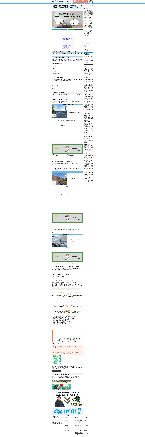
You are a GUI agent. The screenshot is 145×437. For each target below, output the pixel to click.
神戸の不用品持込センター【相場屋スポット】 (88, 43)
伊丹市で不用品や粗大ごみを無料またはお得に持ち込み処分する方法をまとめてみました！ (88, 74)
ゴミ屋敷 (66, 420)
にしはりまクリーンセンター (67, 45)
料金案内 (63, 3)
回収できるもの (86, 46)
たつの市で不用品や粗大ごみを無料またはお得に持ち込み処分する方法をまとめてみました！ (88, 118)
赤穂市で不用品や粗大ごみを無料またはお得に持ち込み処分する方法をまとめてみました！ (88, 99)
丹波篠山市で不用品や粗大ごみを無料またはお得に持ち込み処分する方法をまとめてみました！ (88, 124)
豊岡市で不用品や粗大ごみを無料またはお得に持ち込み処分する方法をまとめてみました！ (88, 107)
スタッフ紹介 (86, 428)
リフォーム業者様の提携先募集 (79, 417)
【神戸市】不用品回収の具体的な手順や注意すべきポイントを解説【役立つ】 (88, 66)
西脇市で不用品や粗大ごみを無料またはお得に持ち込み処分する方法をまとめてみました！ (88, 158)
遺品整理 (66, 418)
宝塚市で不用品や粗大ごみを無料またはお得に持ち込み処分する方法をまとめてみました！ (88, 71)
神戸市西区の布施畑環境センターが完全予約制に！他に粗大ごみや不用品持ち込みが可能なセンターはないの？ (88, 172)
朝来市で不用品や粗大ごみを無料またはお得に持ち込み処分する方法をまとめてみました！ (88, 121)
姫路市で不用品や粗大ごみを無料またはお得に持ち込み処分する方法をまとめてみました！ (88, 161)
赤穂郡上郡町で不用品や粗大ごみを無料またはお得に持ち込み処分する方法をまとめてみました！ (88, 91)
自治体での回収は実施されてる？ (65, 39)
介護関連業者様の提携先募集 (78, 432)
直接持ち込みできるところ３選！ (66, 44)
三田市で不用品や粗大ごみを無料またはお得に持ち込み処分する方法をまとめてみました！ (88, 155)
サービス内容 (86, 41)
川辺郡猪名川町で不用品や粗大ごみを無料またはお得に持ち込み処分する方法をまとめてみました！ (88, 68)
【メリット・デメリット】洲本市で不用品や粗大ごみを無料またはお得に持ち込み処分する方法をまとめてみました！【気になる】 (88, 85)
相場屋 (72, 436)
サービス (59, 3)
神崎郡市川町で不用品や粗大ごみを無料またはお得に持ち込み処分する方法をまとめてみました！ (88, 147)
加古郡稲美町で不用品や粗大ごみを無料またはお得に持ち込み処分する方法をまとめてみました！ (88, 178)
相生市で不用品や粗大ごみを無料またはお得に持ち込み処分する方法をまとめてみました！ (88, 96)
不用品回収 (66, 417)
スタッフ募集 (86, 49)
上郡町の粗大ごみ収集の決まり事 (66, 41)
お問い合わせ (86, 50)
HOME (54, 3)
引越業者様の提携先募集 (78, 418)
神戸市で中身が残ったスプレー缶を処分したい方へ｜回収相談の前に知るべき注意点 (88, 57)
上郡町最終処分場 (66, 46)
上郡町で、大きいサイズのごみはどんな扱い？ (67, 38)
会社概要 (72, 3)
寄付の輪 (66, 428)
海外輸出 (66, 425)
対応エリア (77, 3)
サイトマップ (86, 433)
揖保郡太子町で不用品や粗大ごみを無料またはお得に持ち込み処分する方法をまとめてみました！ (88, 115)
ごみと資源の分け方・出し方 (63, 89)
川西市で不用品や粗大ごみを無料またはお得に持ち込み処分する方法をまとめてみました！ (88, 140)
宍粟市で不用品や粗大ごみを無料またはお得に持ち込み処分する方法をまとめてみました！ (88, 113)
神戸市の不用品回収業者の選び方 (88, 59)
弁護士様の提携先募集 (78, 425)
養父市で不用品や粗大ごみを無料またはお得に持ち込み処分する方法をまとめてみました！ (88, 110)
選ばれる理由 (68, 3)
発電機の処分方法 (86, 142)
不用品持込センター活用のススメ (65, 48)
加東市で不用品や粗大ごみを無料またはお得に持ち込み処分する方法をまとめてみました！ (88, 166)
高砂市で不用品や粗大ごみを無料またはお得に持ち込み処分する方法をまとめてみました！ (88, 163)
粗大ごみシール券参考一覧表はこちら (57, 85)
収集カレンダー (55, 89)
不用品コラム (90, 3)
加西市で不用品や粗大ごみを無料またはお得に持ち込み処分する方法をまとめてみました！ (88, 169)
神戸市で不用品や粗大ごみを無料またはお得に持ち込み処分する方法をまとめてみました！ (88, 175)
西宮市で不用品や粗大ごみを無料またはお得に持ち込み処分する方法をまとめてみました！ (88, 77)
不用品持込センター (66, 47)
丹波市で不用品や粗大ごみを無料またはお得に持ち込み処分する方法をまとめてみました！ (88, 126)
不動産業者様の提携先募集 (68, 427)
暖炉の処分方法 (86, 132)
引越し (66, 423)
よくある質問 (86, 3)
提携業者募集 (76, 434)
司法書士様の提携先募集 (78, 427)
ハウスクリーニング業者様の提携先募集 (79, 430)
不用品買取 (66, 422)
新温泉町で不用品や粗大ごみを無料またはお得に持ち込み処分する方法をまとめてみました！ (88, 102)
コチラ (65, 276)
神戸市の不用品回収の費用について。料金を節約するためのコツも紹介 (88, 63)
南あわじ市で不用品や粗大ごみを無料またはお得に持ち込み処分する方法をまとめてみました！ (88, 82)
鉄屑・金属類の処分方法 (87, 135)
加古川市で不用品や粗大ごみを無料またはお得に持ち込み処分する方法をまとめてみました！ (88, 180)
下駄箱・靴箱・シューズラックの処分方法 (88, 137)
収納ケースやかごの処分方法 (88, 138)
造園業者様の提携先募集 (78, 422)
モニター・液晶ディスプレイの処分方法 (88, 131)
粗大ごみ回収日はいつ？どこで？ (66, 40)
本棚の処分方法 (86, 133)
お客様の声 (81, 3)
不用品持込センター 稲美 (56, 371)
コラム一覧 (85, 423)
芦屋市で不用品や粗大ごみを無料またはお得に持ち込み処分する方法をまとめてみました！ (88, 79)
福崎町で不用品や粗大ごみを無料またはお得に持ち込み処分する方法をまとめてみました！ (88, 153)
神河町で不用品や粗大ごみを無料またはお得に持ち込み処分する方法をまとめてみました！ (88, 150)
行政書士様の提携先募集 (78, 428)
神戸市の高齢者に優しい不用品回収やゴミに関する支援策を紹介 (88, 61)
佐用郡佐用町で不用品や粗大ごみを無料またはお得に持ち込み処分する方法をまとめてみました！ (88, 94)
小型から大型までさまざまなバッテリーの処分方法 (88, 129)
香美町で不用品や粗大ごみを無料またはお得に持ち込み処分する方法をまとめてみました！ (88, 105)
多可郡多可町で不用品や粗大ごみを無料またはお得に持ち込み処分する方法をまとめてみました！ (88, 144)
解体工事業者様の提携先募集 (78, 420)
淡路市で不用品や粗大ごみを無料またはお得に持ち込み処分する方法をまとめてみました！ (88, 88)
